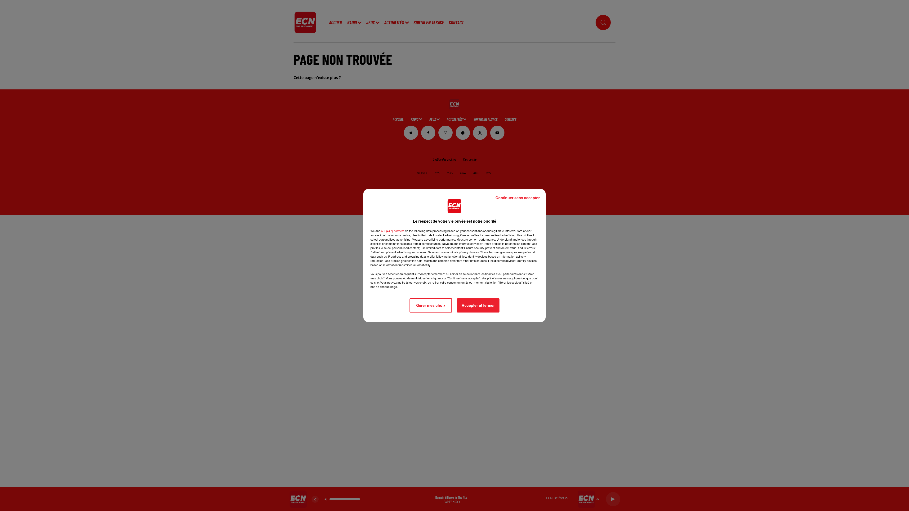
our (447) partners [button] (392, 231)
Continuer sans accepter (517, 197)
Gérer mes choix (431, 305)
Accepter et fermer (478, 305)
